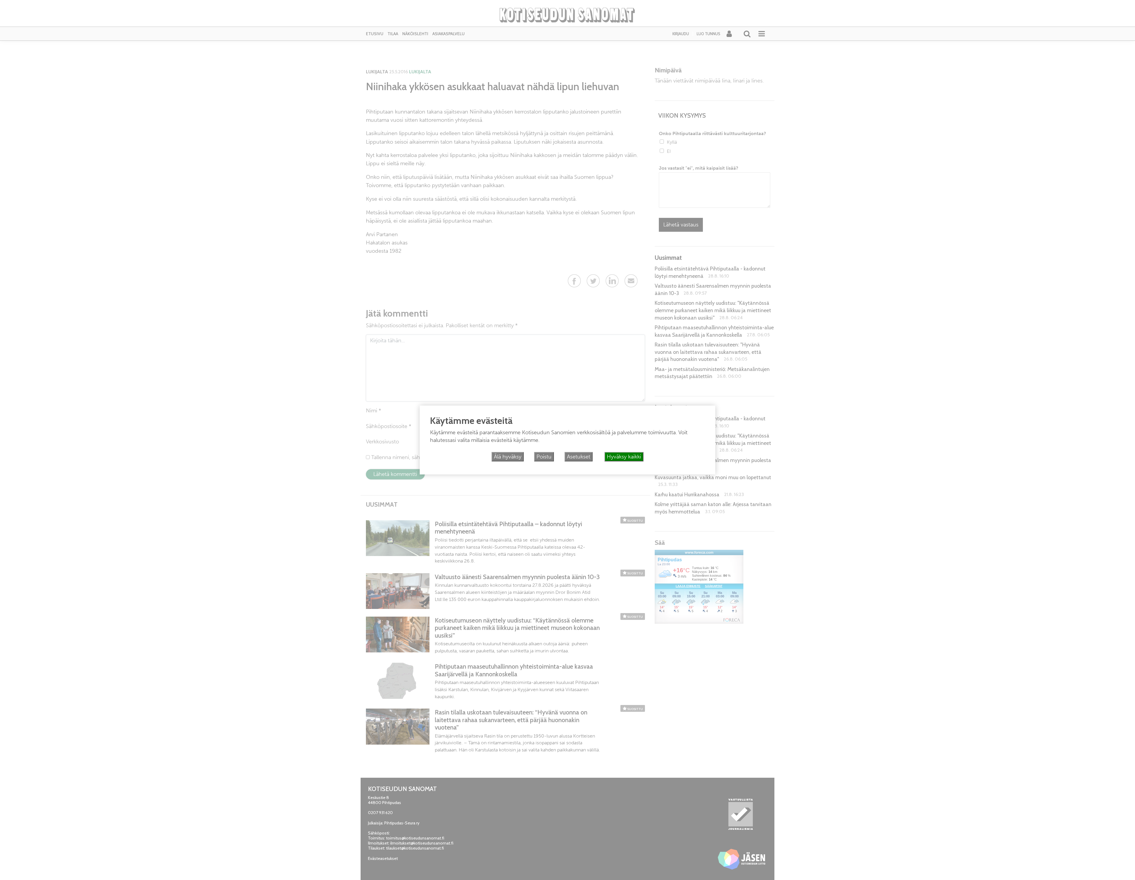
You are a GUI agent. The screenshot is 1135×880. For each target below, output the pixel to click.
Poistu (544, 456)
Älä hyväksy (507, 456)
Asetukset (578, 456)
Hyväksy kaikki (624, 456)
